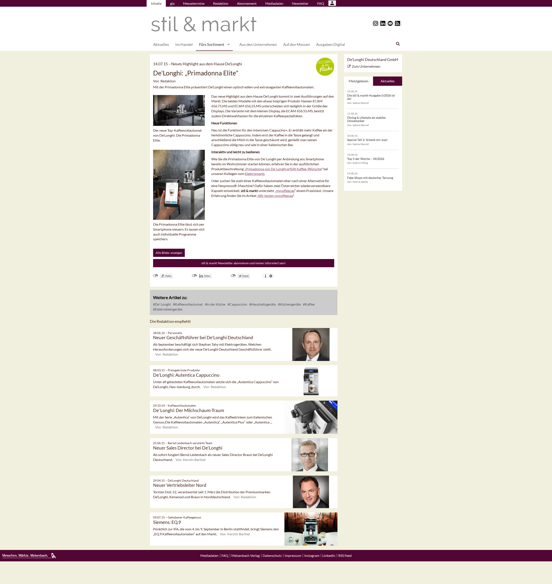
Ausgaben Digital (330, 44)
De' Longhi (162, 304)
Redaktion (220, 3)
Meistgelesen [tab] (359, 81)
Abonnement (247, 3)
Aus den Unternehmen (258, 44)
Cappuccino (238, 304)
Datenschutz (272, 555)
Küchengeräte (290, 304)
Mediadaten (274, 3)
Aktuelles (161, 44)
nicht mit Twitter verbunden (233, 276)
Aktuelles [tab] (388, 81)
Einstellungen (270, 276)
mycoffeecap (285, 191)
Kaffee (309, 304)
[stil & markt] (204, 24)
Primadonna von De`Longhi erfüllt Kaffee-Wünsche (283, 169)
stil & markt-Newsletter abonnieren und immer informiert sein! (243, 263)
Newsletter (300, 3)
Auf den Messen (296, 44)
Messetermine (193, 3)
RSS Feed (345, 555)
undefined (194, 276)
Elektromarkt (255, 174)
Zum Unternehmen (366, 66)
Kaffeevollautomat (188, 304)
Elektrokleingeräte (168, 309)
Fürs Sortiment (211, 44)
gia (172, 3)
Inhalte (156, 3)
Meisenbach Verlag (245, 555)
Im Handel (184, 44)
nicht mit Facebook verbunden (155, 276)
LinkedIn (328, 555)
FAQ (320, 3)
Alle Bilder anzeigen (169, 253)
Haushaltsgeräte (263, 304)
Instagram (311, 555)
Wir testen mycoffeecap (275, 196)
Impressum (293, 555)
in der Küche (215, 304)
